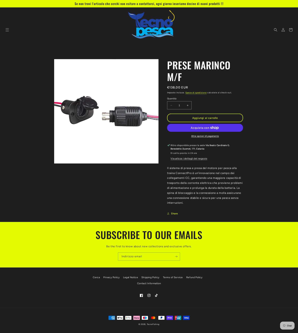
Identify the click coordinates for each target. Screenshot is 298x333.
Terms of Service (173, 277)
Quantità (171, 98)
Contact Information (149, 283)
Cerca (96, 277)
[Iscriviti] (176, 256)
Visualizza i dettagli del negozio (189, 158)
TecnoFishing (153, 324)
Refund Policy (194, 277)
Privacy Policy (111, 277)
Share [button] (174, 213)
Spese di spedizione (196, 92)
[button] (7, 30)
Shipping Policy (150, 277)
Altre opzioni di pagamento (205, 136)
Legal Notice (130, 277)
